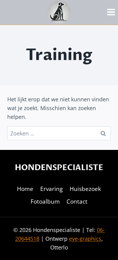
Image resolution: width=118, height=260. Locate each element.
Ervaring (51, 189)
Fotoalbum (45, 201)
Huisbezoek (85, 189)
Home (25, 189)
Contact (77, 201)
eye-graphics (85, 238)
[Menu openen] (111, 12)
